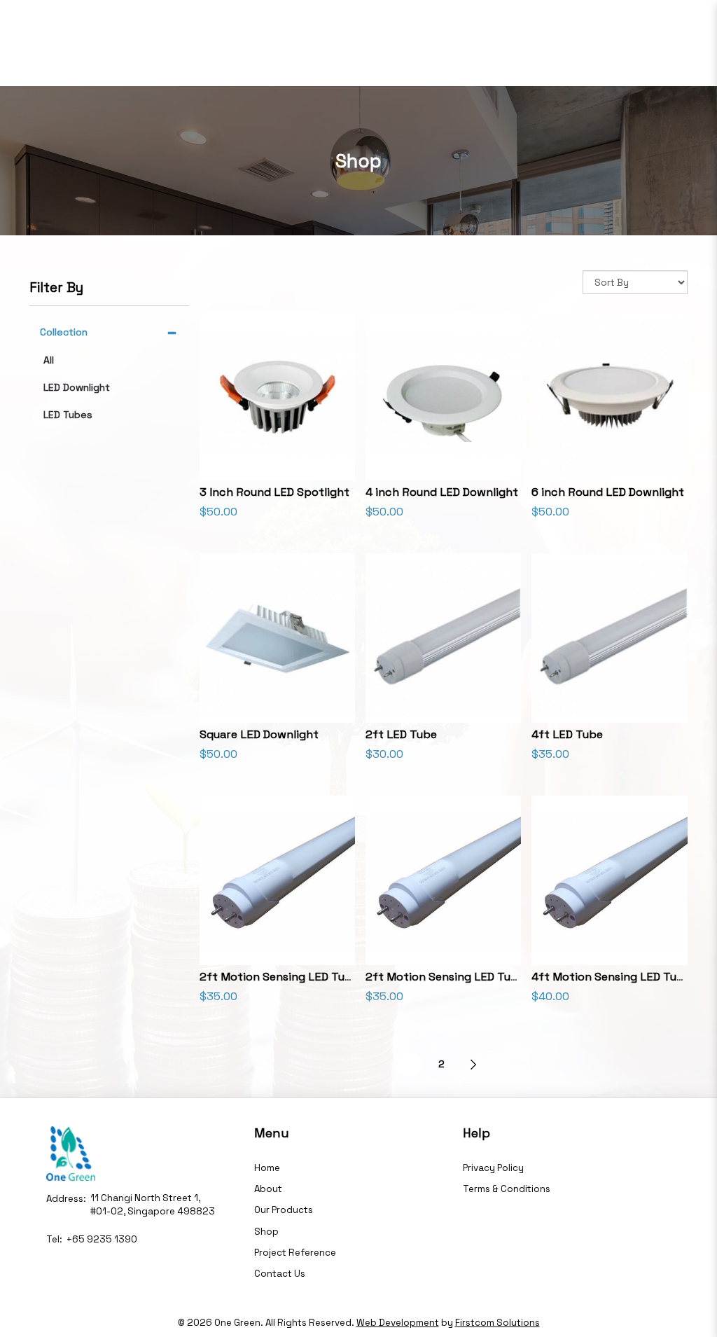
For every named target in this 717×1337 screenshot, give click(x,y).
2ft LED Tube (401, 734)
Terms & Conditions (506, 1189)
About (268, 1189)
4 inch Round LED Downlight (442, 492)
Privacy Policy (493, 1168)
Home (267, 1168)
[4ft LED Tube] (609, 638)
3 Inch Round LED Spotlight (274, 492)
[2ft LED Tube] (443, 638)
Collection (64, 332)
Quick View (277, 459)
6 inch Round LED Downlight (607, 492)
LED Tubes (67, 414)
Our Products (283, 1210)
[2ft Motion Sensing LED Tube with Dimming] (443, 880)
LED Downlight (76, 387)
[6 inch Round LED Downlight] (609, 395)
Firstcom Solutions (497, 1323)
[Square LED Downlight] (277, 638)
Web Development (397, 1323)
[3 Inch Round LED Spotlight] (277, 395)
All (48, 360)
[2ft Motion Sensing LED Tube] (277, 880)
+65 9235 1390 (102, 1239)
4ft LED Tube (567, 734)
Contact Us (279, 1274)
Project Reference (295, 1253)
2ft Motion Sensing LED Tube (279, 976)
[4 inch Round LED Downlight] (443, 395)
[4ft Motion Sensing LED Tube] (609, 880)
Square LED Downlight (259, 734)
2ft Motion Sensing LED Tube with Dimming (483, 976)
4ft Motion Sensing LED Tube (610, 976)
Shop (266, 1232)
